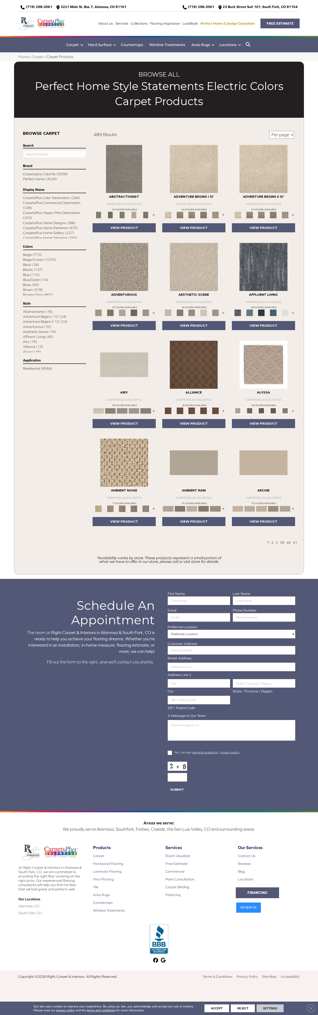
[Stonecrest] (273, 508)
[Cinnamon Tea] (122, 214)
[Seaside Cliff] (191, 312)
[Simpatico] (215, 410)
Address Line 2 (179, 675)
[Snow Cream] (203, 312)
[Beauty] (110, 312)
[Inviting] (134, 312)
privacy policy (229, 752)
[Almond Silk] (194, 462)
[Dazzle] (122, 312)
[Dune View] (263, 462)
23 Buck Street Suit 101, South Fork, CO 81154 (260, 7)
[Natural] (191, 508)
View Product (124, 228)
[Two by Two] (191, 410)
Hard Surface (100, 44)
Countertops (132, 44)
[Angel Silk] (285, 410)
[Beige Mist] (249, 508)
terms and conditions (101, 1010)
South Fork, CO (30, 913)
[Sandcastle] (124, 462)
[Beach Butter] (194, 266)
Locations (227, 44)
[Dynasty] (261, 312)
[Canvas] (249, 410)
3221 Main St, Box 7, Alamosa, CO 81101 (93, 7)
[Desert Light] (134, 410)
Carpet (72, 44)
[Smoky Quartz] (110, 214)
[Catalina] (273, 410)
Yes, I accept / (206, 752)
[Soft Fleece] (122, 410)
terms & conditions (205, 752)
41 (295, 542)
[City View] (180, 312)
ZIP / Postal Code (181, 708)
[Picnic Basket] (122, 508)
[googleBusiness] (163, 960)
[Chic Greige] (203, 508)
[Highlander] (134, 508)
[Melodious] (194, 364)
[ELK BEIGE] (215, 214)
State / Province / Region (252, 691)
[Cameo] (215, 508)
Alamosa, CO (28, 906)
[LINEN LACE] (194, 168)
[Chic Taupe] (285, 508)
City (171, 691)
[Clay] (145, 410)
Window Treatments (167, 44)
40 (288, 542)
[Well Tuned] (203, 410)
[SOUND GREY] (203, 214)
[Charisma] (145, 312)
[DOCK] (191, 214)
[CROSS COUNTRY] (180, 214)
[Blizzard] (124, 364)
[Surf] (249, 312)
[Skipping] (215, 312)
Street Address (179, 658)
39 (282, 542)
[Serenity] (263, 364)
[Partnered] (180, 410)
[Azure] (273, 312)
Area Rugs (200, 44)
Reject (242, 1008)
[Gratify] (124, 266)
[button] (280, 23)
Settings (270, 1008)
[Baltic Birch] (145, 214)
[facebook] (156, 960)
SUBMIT (177, 789)
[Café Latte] (261, 508)
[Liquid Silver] (145, 508)
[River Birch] (180, 508)
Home (23, 57)
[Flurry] (285, 312)
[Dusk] (263, 266)
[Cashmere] (134, 214)
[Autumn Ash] (110, 508)
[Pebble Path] (110, 410)
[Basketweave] (261, 410)
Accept (217, 1008)
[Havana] (124, 168)
